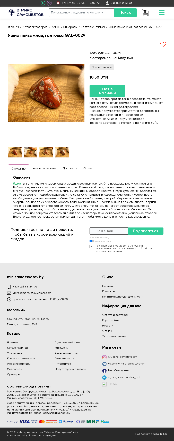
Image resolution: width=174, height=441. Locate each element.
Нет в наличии (107, 91)
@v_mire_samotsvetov (122, 357)
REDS (163, 434)
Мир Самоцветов (119, 370)
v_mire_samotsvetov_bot (124, 377)
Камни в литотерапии (21, 358)
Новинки (12, 342)
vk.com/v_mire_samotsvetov (126, 363)
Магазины (108, 286)
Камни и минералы (67, 353)
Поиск (125, 12)
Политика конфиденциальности (122, 296)
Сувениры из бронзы (68, 342)
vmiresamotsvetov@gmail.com (32, 293)
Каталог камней (17, 348)
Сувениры (13, 374)
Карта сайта (110, 320)
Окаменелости (64, 358)
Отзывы (107, 331)
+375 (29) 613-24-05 (72, 3)
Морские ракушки (19, 364)
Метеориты (14, 369)
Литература (63, 364)
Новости (107, 325)
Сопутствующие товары (70, 369)
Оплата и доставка (115, 315)
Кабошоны (61, 348)
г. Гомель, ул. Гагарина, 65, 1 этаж (28, 319)
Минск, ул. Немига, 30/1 (22, 324)
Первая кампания (101, 241)
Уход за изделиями (114, 336)
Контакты (108, 291)
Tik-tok (112, 384)
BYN (92, 3)
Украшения (14, 353)
